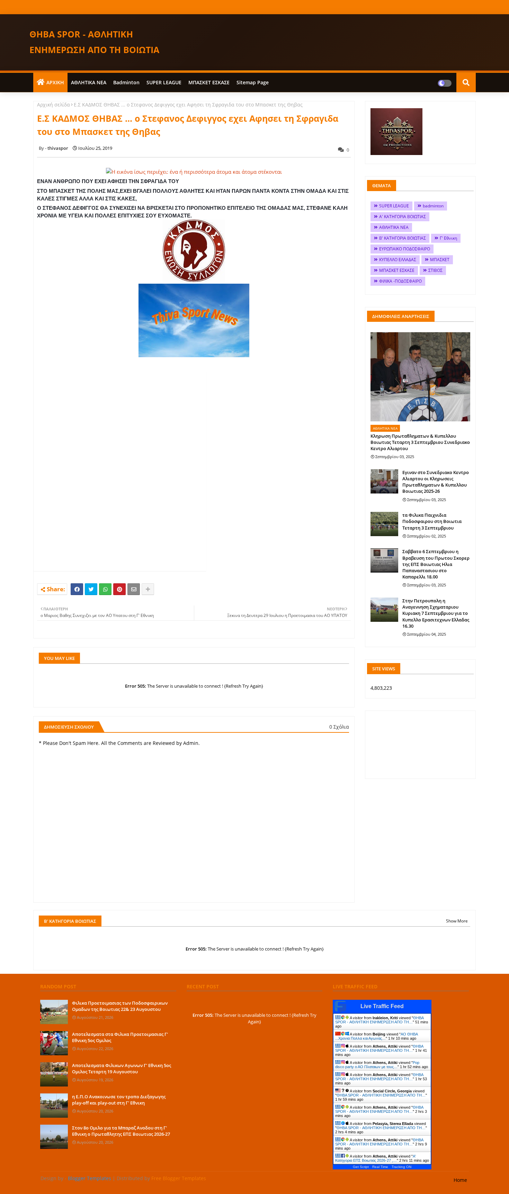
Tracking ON (401, 1167)
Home (460, 1180)
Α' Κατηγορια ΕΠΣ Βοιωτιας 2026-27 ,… (375, 1158)
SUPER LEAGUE (163, 82)
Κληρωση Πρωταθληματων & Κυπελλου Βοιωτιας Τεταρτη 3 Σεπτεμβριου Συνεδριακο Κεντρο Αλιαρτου (420, 442)
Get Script (361, 1167)
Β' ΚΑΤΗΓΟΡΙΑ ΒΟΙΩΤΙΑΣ (402, 238)
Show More (457, 921)
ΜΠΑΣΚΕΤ (439, 260)
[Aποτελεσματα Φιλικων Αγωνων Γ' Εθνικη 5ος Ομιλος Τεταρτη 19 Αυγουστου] (54, 1074)
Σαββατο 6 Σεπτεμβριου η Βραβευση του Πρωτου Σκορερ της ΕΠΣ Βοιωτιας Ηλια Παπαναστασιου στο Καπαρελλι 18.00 (436, 564)
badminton (126, 82)
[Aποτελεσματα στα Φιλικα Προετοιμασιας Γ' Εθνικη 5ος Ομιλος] (54, 1043)
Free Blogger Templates (178, 1178)
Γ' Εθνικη (448, 238)
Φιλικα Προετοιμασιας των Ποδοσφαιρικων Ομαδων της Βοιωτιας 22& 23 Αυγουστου (120, 1006)
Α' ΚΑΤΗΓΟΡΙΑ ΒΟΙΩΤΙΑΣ (402, 217)
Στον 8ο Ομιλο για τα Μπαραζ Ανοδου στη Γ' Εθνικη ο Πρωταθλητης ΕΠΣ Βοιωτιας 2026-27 (121, 1131)
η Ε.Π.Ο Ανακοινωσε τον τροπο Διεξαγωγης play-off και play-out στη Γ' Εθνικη (119, 1099)
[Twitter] (91, 589)
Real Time (380, 1167)
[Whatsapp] (105, 589)
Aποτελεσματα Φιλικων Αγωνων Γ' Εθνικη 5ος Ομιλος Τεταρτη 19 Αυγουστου (121, 1068)
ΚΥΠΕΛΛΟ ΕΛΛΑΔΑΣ (397, 260)
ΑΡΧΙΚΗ (55, 82)
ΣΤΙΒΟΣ (435, 270)
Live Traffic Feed (382, 1006)
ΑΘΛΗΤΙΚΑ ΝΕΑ (88, 82)
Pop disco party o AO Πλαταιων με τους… (377, 1064)
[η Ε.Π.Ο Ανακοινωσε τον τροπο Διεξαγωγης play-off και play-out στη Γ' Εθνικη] (54, 1105)
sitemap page (252, 82)
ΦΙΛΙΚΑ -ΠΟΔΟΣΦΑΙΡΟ (400, 281)
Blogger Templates (89, 1178)
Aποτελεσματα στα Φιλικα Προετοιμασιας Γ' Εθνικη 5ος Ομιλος (120, 1037)
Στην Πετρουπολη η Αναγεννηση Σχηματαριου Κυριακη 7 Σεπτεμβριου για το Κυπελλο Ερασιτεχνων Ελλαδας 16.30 (435, 613)
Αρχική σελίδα (53, 104)
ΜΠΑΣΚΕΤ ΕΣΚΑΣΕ (209, 82)
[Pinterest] (119, 589)
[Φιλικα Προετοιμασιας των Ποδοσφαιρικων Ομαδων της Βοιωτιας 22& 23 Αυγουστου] (54, 1012)
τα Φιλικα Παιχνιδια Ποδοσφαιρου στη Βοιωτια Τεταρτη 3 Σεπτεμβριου (432, 521)
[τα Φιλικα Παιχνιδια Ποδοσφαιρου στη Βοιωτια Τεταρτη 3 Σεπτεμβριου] (384, 524)
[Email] (133, 589)
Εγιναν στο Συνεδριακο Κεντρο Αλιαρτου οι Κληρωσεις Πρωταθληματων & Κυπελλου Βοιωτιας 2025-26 (435, 482)
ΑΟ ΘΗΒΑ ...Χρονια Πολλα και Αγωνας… (376, 1036)
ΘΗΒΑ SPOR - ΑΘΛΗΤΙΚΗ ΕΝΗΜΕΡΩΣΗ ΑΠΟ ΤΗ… (379, 1020)
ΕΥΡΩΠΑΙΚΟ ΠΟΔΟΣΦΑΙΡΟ (404, 249)
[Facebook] (77, 589)
